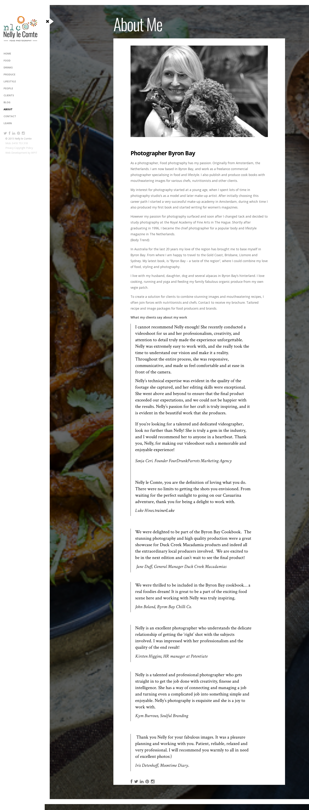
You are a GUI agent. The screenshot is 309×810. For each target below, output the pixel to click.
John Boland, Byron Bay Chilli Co (163, 607)
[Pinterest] (18, 133)
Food (7, 60)
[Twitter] (5, 133)
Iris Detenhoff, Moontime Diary (161, 765)
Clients (9, 95)
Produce (9, 74)
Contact (10, 116)
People (8, 88)
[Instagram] (23, 133)
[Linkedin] (13, 133)
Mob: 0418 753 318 (16, 143)
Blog (7, 102)
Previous (136, 128)
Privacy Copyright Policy (19, 148)
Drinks (8, 67)
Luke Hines (144, 510)
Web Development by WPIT (21, 152)
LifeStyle (10, 81)
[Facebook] (9, 133)
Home (7, 53)
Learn (8, 123)
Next (143, 128)
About (8, 109)
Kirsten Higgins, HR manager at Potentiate (171, 656)
